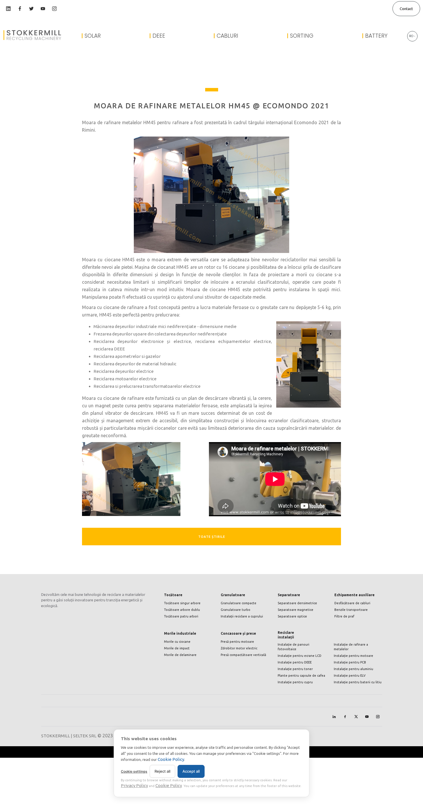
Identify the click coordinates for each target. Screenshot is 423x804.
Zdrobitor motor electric (239, 648)
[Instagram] (378, 716)
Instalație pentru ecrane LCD (299, 655)
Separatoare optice (292, 616)
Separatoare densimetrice (297, 603)
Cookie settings (134, 771)
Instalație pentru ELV (349, 675)
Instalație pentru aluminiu (353, 669)
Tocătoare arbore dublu (182, 609)
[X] (356, 716)
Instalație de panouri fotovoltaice (293, 647)
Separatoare (289, 595)
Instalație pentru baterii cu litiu (358, 682)
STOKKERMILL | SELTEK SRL (68, 735)
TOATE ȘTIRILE (211, 536)
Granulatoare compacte (238, 603)
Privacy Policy (134, 785)
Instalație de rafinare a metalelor (351, 647)
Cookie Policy (171, 759)
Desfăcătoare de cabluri (352, 603)
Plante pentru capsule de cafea (301, 675)
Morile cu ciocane (177, 641)
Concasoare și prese (238, 633)
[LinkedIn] (334, 716)
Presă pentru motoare (237, 641)
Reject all (162, 771)
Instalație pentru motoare (353, 655)
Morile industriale (180, 633)
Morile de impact (177, 648)
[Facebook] (345, 716)
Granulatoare (233, 595)
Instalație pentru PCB (350, 662)
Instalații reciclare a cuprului (242, 616)
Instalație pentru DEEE (295, 662)
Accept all (191, 771)
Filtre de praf (344, 616)
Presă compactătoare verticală (243, 655)
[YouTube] (367, 716)
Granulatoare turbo (235, 609)
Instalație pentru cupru (295, 682)
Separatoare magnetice (295, 609)
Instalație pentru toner (295, 669)
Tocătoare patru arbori (181, 616)
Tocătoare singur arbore (182, 603)
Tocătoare (173, 595)
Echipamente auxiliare (354, 595)
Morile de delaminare (180, 655)
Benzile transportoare (351, 609)
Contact (406, 9)
